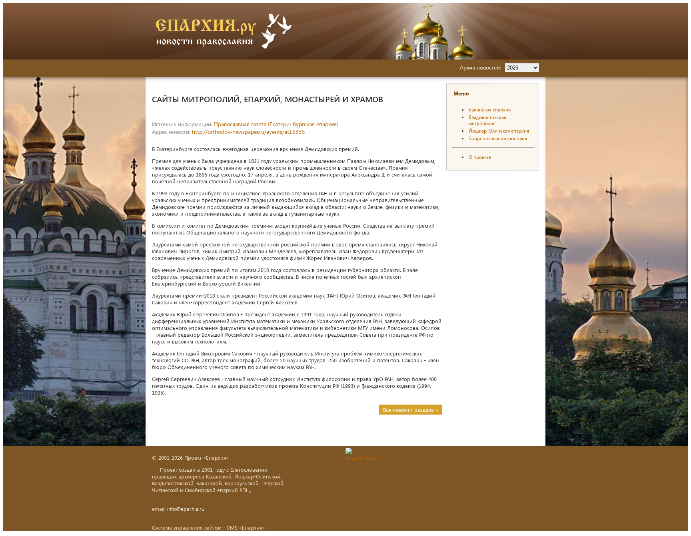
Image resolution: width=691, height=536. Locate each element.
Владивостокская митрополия (487, 120)
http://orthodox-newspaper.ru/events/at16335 (248, 131)
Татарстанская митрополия (498, 138)
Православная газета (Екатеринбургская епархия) (276, 124)
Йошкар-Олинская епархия (499, 131)
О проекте (480, 157)
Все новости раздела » (410, 409)
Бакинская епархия (490, 110)
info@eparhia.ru (185, 508)
